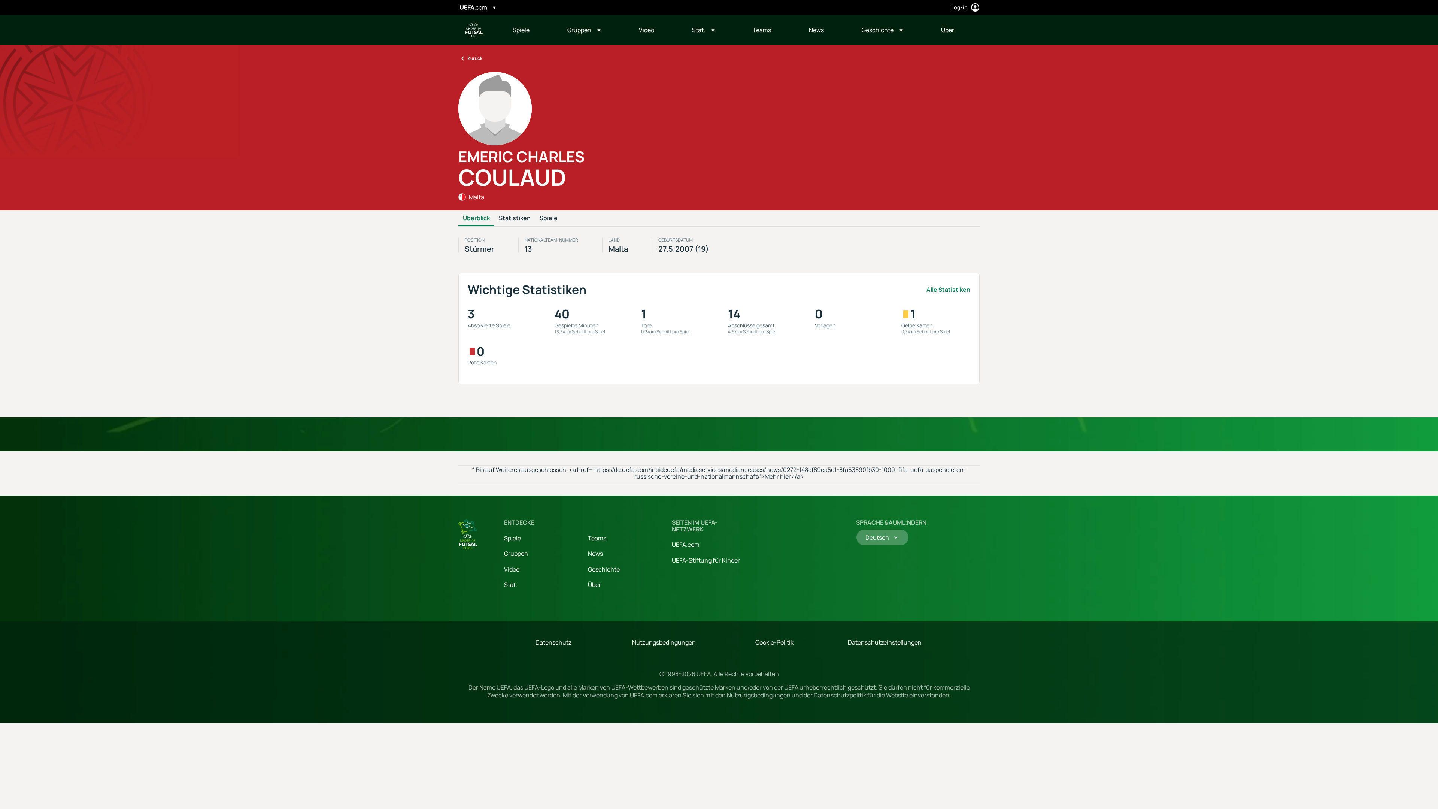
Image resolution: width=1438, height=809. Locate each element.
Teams (597, 538)
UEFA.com (686, 544)
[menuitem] (530, 30)
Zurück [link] (474, 58)
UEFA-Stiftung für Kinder (706, 560)
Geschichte (604, 569)
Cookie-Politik (774, 642)
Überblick (476, 218)
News (595, 553)
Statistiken (515, 218)
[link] (521, 30)
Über (594, 585)
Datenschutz (553, 642)
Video (511, 569)
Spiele (549, 218)
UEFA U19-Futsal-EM (474, 30)
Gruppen (516, 553)
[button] (584, 30)
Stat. (510, 585)
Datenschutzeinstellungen (885, 642)
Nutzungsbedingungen (664, 642)
